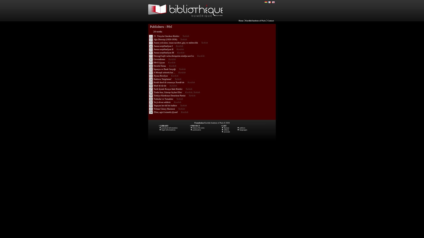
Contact (270, 21)
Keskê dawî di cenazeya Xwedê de (169, 82)
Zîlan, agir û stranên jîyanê (166, 112)
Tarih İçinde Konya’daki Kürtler (168, 89)
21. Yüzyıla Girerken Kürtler (166, 36)
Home (241, 21)
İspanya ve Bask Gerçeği (165, 69)
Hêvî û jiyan (159, 62)
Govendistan (159, 59)
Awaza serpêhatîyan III (164, 52)
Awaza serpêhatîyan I (163, 46)
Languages (243, 130)
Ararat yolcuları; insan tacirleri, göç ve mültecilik (176, 42)
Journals (227, 132)
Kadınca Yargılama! (162, 79)
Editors (226, 130)
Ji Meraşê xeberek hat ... (164, 72)
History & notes (198, 128)
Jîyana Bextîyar (161, 76)
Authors (242, 128)
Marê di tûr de (160, 85)
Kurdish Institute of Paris (255, 21)
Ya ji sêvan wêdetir (162, 102)
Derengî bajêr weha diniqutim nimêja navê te (174, 56)
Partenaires (197, 130)
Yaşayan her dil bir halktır (165, 105)
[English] (273, 2)
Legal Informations (168, 130)
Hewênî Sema (160, 66)
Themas (226, 128)
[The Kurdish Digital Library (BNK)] (185, 20)
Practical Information (169, 128)
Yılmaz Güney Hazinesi (164, 109)
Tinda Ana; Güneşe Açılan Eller (168, 92)
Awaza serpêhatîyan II (163, 49)
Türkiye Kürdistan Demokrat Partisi (170, 95)
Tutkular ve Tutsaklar (163, 99)
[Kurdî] (266, 2)
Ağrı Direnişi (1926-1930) (165, 39)
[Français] (269, 2)
